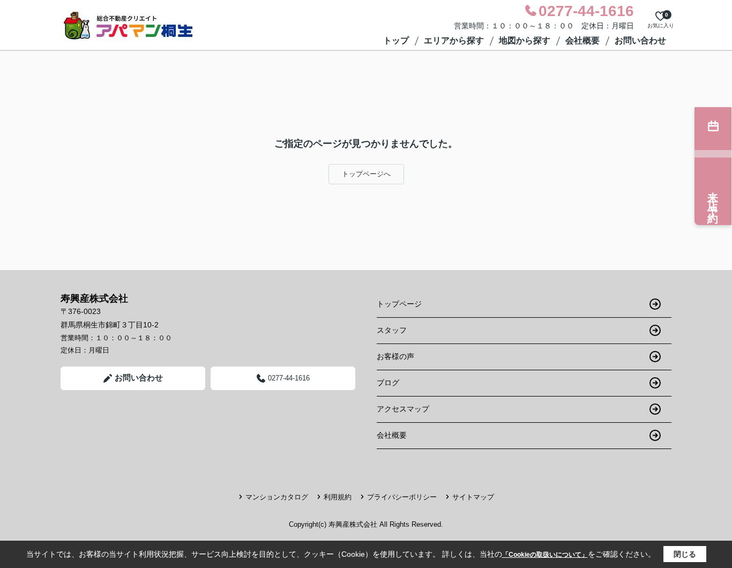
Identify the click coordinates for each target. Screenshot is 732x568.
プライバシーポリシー (402, 497)
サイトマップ (473, 497)
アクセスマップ (403, 409)
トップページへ (366, 174)
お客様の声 (395, 356)
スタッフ (392, 330)
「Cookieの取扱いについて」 (545, 554)
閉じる (685, 554)
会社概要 (582, 40)
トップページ (399, 304)
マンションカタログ (276, 497)
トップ (396, 40)
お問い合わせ (640, 40)
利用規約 (338, 497)
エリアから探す (454, 40)
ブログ (388, 382)
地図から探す (524, 40)
